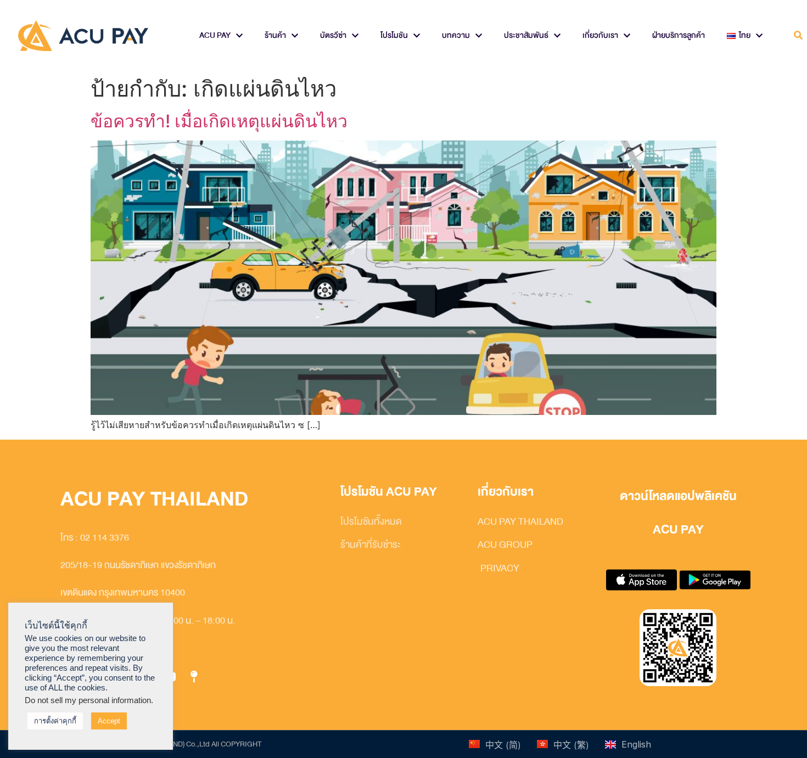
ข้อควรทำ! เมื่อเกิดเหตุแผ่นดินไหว (219, 121)
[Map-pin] (194, 677)
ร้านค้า (275, 35)
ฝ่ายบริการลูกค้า (678, 35)
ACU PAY (215, 35)
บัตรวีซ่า (333, 35)
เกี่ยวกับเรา (600, 35)
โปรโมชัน (394, 35)
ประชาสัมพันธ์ (526, 35)
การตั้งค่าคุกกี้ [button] (55, 721)
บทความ (456, 35)
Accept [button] (109, 721)
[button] (798, 36)
